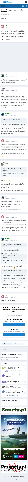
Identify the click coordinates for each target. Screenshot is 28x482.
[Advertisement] (14, 58)
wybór (12, 287)
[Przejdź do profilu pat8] (2, 75)
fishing (6, 382)
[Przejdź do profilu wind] (2, 89)
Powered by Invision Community (14, 479)
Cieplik (6, 395)
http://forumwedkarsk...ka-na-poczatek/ (10, 204)
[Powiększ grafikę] (3, 156)
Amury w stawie (9, 386)
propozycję (10, 253)
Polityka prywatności (14, 476)
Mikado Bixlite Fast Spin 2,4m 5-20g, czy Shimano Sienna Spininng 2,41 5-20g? (14, 392)
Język (4, 476)
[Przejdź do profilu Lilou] (2, 26)
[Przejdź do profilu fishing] (3, 382)
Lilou (5, 18)
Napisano (11, 27)
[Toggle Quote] (3, 119)
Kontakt (22, 476)
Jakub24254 (8, 387)
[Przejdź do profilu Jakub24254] (3, 387)
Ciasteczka (14, 478)
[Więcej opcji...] (25, 26)
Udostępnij (7, 343)
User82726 (7, 378)
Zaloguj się (14, 334)
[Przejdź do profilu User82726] (3, 375)
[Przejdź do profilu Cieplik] (3, 391)
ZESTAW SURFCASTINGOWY (12, 381)
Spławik (11, 20)
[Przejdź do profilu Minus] (2, 197)
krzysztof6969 (8, 370)
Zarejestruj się (14, 324)
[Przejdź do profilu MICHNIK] (2, 114)
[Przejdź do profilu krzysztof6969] (3, 368)
